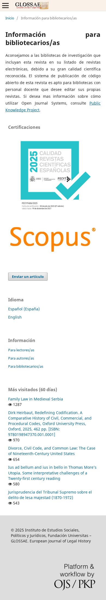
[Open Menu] (5, 5)
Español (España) (24, 308)
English (15, 317)
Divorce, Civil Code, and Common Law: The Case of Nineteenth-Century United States (51, 450)
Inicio (9, 18)
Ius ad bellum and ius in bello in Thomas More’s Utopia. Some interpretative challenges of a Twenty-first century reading (52, 473)
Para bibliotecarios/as (25, 366)
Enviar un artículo (28, 276)
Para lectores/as (21, 349)
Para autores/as (21, 358)
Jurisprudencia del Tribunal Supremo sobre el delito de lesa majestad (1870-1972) (50, 494)
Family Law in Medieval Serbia (35, 399)
